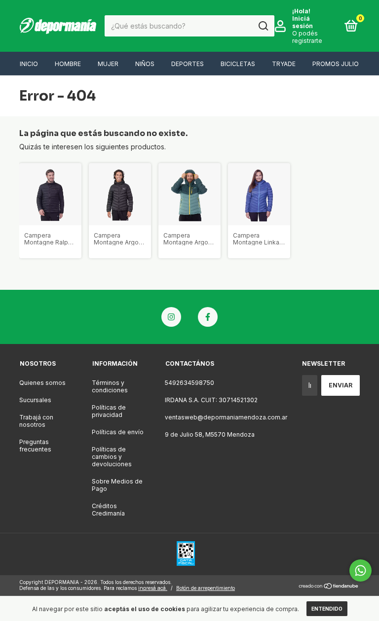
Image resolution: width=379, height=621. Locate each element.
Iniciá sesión (302, 22)
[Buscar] (263, 26)
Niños (144, 64)
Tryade (284, 64)
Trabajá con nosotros (36, 421)
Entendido (326, 609)
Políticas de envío (118, 432)
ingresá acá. (152, 588)
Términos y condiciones (110, 386)
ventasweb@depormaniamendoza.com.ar (226, 417)
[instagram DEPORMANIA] (171, 317)
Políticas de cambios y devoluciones (112, 457)
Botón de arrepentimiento (205, 588)
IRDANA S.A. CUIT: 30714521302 (211, 400)
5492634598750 (189, 382)
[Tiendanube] (329, 586)
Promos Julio (335, 64)
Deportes (187, 64)
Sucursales (35, 400)
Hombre (68, 64)
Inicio (29, 64)
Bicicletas (238, 64)
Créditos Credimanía (108, 509)
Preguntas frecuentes (35, 445)
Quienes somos (42, 382)
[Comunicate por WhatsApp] (360, 570)
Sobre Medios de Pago (117, 485)
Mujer (108, 64)
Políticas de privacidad (109, 411)
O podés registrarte (307, 37)
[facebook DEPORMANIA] (208, 317)
